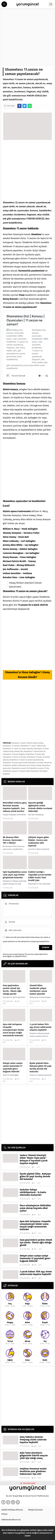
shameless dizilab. (10, 765)
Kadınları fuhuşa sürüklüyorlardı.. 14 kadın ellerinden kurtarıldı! (33, 1192)
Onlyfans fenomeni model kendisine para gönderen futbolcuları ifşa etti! (33, 1471)
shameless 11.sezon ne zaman (14, 757)
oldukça (22, 303)
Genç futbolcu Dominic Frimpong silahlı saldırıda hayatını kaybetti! (33, 1440)
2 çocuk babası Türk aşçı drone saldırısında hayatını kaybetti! (40, 1027)
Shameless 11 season (11, 746)
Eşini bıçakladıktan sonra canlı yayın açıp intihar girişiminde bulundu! (15, 875)
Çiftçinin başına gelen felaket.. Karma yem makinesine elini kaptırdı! (38, 841)
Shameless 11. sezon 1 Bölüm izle (33, 746)
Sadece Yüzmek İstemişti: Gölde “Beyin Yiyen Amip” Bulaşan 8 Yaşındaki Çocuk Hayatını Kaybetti (34, 1159)
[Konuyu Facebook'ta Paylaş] (19, 106)
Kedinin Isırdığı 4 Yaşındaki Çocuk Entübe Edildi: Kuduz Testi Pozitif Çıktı (39, 876)
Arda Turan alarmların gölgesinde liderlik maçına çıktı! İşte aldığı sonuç (34, 1455)
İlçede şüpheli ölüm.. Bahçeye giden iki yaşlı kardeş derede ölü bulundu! (40, 1067)
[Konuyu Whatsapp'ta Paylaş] (30, 106)
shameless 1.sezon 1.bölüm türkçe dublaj (27, 743)
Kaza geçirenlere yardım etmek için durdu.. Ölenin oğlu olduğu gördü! (12, 989)
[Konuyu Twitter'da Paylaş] (24, 106)
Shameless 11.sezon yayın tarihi (15, 763)
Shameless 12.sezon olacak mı (39, 763)
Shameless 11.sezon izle (35, 754)
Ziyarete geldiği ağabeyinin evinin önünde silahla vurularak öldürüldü (40, 806)
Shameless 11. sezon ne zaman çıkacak (18, 749)
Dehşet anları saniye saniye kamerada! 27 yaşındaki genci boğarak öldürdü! (12, 1067)
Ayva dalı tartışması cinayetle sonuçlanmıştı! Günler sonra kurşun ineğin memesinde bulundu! (13, 1030)
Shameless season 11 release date (16, 771)
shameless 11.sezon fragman (14, 754)
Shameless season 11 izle (39, 768)
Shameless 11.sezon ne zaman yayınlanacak (26, 760)
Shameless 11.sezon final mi (34, 751)
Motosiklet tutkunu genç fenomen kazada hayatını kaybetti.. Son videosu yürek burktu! (15, 806)
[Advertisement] (27, 37)
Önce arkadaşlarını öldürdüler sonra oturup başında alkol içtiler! (35, 1208)
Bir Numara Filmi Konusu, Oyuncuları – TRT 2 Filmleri (13, 840)
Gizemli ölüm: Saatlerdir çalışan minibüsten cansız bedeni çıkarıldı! (38, 989)
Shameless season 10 (20, 768)
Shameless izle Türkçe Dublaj (29, 765)
